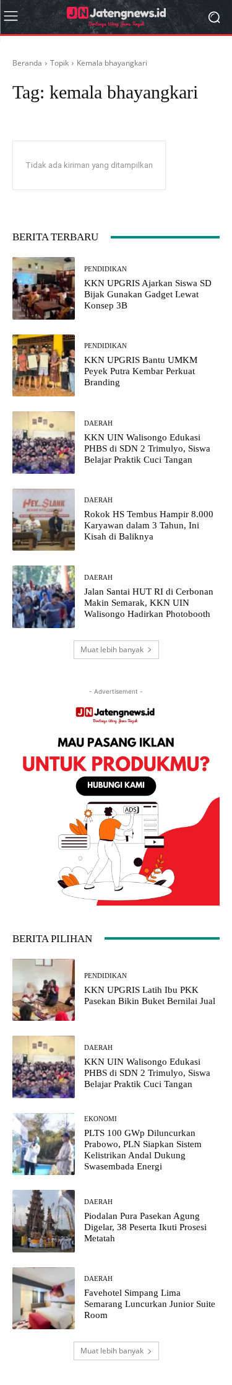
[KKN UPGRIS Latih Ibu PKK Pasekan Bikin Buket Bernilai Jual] (43, 990)
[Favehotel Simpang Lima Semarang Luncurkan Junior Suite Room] (43, 1298)
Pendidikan (105, 269)
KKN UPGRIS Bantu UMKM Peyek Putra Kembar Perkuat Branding (140, 371)
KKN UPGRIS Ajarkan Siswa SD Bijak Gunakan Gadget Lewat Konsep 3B (148, 294)
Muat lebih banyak (112, 649)
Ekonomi (100, 1119)
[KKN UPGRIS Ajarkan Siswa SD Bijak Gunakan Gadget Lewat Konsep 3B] (43, 288)
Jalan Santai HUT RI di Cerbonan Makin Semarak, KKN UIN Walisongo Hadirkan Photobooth (148, 603)
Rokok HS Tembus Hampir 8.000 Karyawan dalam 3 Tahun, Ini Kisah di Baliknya (148, 525)
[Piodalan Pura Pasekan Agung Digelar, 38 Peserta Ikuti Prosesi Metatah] (43, 1221)
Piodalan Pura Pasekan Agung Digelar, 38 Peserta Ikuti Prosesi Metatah (145, 1227)
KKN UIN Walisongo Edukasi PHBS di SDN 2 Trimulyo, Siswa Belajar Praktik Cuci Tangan (147, 448)
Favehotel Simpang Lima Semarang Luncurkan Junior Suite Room (149, 1304)
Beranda (27, 63)
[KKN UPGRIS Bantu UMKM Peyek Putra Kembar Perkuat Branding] (43, 365)
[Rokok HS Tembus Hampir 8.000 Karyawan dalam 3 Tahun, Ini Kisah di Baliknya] (43, 520)
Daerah (98, 423)
